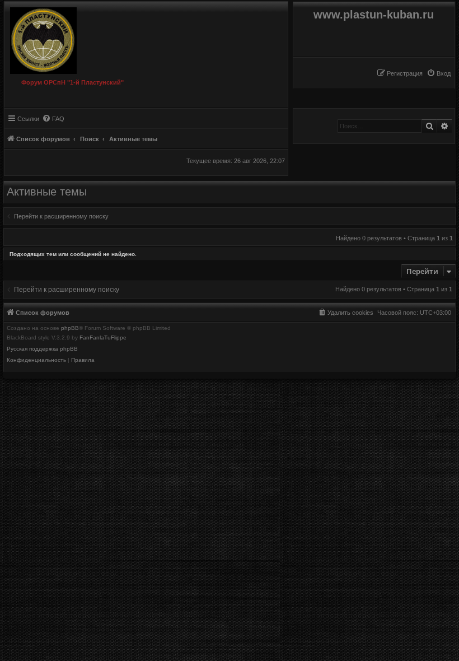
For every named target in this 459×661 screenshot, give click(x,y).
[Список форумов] (48, 38)
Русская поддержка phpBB (42, 349)
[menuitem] (439, 73)
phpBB (70, 328)
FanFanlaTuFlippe (103, 338)
